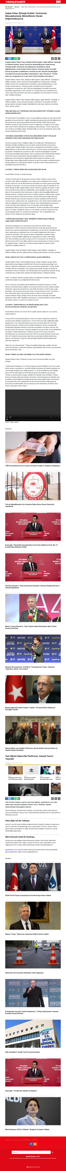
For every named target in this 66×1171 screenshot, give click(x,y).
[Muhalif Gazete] (15, 2)
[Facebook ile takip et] (31, 1144)
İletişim (19, 1140)
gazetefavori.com (11, 850)
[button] (52, 58)
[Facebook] (6, 58)
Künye (13, 1140)
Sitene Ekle (34, 1140)
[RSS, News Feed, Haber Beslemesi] (35, 1144)
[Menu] (60, 2)
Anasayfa (7, 1140)
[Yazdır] (18, 58)
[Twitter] (9, 58)
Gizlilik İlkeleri (26, 1140)
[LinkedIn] (12, 58)
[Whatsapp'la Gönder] (15, 58)
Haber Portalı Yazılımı (34, 1167)
